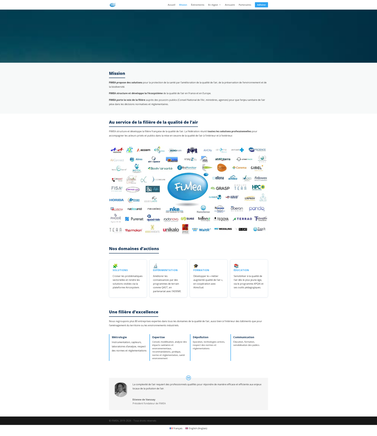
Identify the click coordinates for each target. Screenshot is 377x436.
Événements (197, 5)
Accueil (171, 5)
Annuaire (230, 5)
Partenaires (245, 5)
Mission (183, 5)
